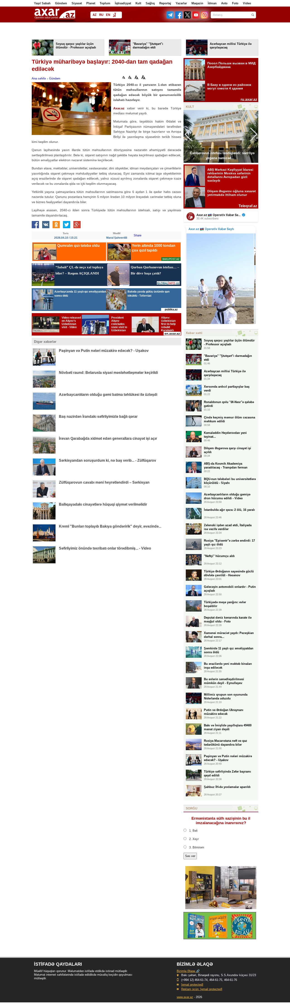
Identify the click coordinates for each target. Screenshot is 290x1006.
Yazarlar (181, 3)
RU (101, 15)
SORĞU (191, 808)
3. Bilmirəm (196, 847)
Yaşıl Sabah (42, 3)
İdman (212, 3)
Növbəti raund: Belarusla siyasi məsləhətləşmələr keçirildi (108, 373)
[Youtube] (196, 17)
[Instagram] (204, 17)
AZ (95, 15)
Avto (224, 3)
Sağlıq (150, 3)
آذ (114, 15)
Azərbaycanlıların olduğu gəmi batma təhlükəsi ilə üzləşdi (108, 394)
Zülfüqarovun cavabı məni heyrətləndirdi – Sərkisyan (104, 482)
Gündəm (61, 3)
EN (108, 15)
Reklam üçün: (201, 989)
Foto (235, 3)
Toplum (105, 3)
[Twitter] (187, 17)
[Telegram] (171, 17)
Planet (90, 3)
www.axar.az (185, 997)
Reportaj (165, 3)
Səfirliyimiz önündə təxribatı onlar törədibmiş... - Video (105, 548)
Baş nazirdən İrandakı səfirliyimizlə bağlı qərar (98, 416)
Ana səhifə (39, 78)
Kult (138, 3)
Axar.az (118, 108)
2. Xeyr (194, 839)
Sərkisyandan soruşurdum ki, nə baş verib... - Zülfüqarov (107, 460)
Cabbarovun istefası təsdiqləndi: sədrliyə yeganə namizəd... (222, 155)
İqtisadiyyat (123, 3)
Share (137, 235)
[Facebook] (179, 17)
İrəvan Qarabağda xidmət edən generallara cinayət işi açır (108, 438)
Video (247, 3)
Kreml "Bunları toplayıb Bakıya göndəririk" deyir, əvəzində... (110, 526)
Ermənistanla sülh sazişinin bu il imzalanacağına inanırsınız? (220, 820)
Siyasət (77, 3)
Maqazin (197, 3)
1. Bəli (193, 830)
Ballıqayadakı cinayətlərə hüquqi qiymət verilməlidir (103, 504)
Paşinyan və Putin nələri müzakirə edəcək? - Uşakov (104, 351)
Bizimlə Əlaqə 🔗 (188, 971)
